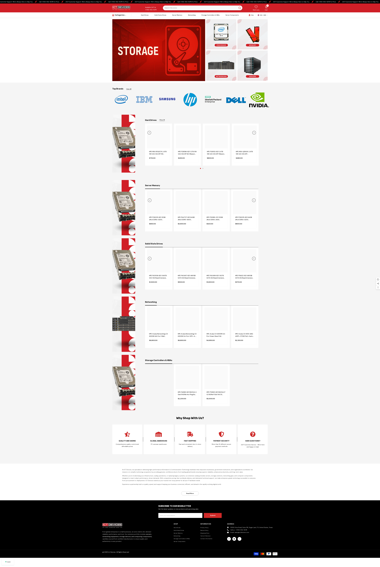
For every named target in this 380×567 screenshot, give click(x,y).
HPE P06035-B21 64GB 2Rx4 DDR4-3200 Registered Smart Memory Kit (244, 218)
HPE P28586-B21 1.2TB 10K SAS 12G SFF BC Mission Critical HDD (187, 153)
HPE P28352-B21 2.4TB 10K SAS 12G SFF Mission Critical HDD (215, 153)
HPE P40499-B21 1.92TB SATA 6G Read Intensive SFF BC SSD (215, 276)
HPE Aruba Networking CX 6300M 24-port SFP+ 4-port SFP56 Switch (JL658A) (187, 335)
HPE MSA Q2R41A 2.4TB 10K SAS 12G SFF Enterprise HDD (244, 153)
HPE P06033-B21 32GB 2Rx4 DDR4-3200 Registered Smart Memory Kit (158, 218)
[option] (121, 99)
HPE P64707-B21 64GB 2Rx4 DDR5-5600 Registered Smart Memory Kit (187, 218)
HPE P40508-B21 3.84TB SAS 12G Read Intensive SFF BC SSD (158, 276)
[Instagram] (234, 539)
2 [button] (202, 168)
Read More (190, 493)
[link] (251, 15)
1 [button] (200, 168)
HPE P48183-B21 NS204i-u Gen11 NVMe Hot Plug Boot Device (187, 393)
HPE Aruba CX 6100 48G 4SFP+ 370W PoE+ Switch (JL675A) (244, 335)
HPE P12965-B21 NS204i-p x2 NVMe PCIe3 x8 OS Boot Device (216, 393)
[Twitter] (239, 539)
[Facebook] (229, 539)
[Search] (202, 8)
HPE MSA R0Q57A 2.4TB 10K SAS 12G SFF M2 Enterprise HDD (158, 153)
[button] (149, 132)
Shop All (162, 120)
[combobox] (200, 8)
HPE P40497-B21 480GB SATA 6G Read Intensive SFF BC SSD (187, 276)
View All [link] (128, 89)
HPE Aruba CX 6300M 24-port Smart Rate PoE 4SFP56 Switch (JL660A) (216, 335)
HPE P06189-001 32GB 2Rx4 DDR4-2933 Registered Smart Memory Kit (216, 218)
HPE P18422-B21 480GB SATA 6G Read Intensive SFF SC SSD (244, 276)
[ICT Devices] (167, 100)
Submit (213, 515)
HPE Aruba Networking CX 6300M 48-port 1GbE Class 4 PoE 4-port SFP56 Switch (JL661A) (158, 335)
